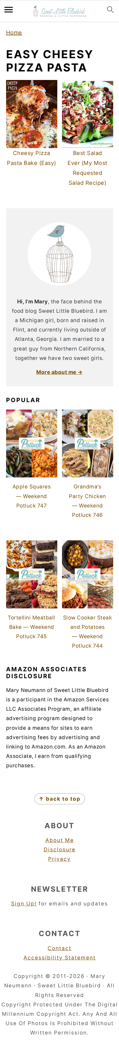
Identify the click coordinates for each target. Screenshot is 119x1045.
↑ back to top (60, 799)
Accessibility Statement (60, 958)
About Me (59, 840)
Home (14, 32)
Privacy (59, 859)
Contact (59, 948)
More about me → (59, 372)
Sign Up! (24, 903)
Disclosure (60, 849)
